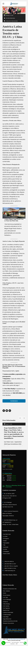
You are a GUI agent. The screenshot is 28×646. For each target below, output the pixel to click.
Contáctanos (14, 401)
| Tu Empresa (15, 579)
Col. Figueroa (6, 608)
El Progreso (6, 538)
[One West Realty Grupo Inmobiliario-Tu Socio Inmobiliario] (14, 3)
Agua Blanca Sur (7, 619)
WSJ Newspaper (17, 581)
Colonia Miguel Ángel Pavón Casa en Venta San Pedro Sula (13, 219)
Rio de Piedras (6, 595)
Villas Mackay (6, 603)
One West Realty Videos (10, 575)
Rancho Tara (6, 610)
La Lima (5, 549)
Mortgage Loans (6, 579)
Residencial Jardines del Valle (10, 621)
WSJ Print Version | (6, 581)
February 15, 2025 (9, 15)
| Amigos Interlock (21, 579)
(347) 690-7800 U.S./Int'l (10, 563)
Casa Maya (5, 616)
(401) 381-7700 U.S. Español (11, 566)
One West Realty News (10, 18)
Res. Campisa (6, 591)
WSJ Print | (12, 581)
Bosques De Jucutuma (8, 623)
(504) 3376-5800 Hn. (9, 561)
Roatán (5, 540)
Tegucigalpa (6, 542)
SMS (16, 643)
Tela (4, 545)
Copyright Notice (7, 642)
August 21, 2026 (9, 424)
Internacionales (14, 21)
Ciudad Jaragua (7, 614)
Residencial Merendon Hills (10, 588)
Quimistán (5, 547)
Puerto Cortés (6, 553)
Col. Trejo (5, 597)
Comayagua (6, 551)
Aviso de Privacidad (15, 642)
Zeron (4, 593)
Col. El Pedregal (7, 599)
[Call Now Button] (3, 643)
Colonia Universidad (8, 612)
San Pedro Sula (7, 534)
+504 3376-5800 (17, 393)
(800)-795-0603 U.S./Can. (10, 568)
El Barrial (5, 601)
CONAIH (11, 579)
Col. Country (6, 606)
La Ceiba (5, 536)
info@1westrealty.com (9, 570)
